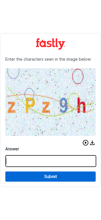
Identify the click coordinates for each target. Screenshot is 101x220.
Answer (12, 148)
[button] (85, 142)
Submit (50, 176)
